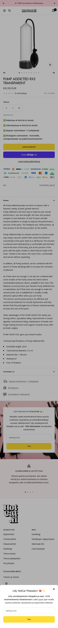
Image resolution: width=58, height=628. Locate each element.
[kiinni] (54, 589)
